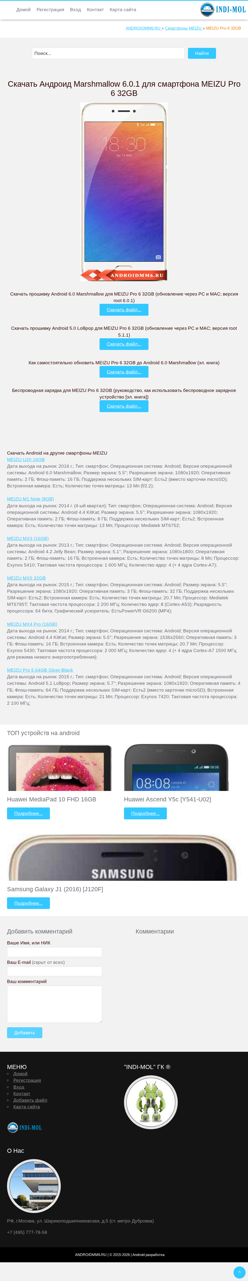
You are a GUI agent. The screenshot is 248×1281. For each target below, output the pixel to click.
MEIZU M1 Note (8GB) (30, 498)
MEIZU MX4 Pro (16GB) (32, 624)
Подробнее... (28, 813)
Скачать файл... (124, 309)
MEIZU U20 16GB (26, 459)
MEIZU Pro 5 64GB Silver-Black (40, 670)
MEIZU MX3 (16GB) (28, 538)
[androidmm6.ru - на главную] (25, 1127)
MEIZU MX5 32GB (26, 578)
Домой (23, 9)
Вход (75, 9)
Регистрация (50, 9)
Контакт (95, 9)
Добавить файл (30, 1100)
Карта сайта (123, 9)
